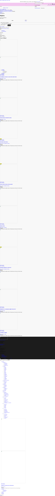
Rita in (36, 6)
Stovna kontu (38, 1)
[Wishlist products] (50, 4)
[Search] (49, 4)
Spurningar (4, 72)
